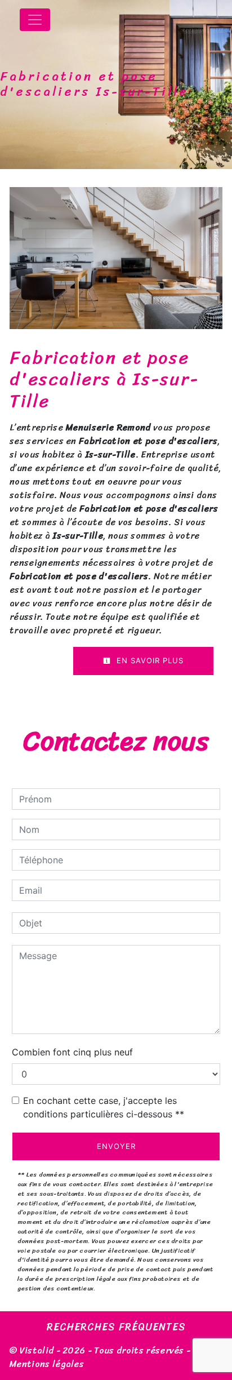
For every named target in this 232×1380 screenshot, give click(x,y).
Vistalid (37, 1350)
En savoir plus (149, 660)
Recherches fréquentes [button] (116, 1327)
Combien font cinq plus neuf (72, 1052)
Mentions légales (46, 1364)
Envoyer (116, 1146)
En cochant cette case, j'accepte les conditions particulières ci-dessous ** (103, 1107)
